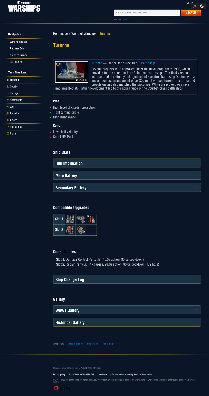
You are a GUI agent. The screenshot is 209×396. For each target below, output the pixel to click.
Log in (190, 3)
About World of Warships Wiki (82, 374)
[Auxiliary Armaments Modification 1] (80, 219)
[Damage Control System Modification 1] (70, 230)
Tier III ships (108, 343)
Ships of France (75, 343)
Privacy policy (59, 374)
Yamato (126, 20)
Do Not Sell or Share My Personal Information (132, 374)
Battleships (92, 343)
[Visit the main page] (23, 12)
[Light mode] (195, 6)
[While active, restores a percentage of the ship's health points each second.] (86, 264)
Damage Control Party (81, 259)
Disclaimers (104, 374)
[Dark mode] (202, 6)
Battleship (148, 63)
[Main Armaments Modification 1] (70, 219)
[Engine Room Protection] (80, 230)
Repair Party (74, 264)
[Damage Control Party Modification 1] (91, 219)
